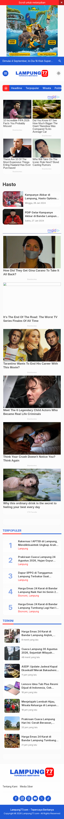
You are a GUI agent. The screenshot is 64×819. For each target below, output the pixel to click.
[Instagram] (22, 798)
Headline (16, 88)
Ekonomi (22, 596)
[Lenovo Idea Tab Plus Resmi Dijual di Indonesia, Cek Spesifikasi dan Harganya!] (12, 688)
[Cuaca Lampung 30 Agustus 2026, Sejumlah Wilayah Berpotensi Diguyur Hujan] (12, 653)
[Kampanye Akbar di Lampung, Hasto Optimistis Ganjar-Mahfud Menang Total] (13, 199)
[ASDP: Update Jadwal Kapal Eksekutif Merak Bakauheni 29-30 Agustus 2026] (12, 671)
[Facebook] (16, 798)
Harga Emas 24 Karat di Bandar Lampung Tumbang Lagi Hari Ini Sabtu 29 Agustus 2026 (38, 608)
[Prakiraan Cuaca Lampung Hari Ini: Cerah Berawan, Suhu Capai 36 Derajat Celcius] (12, 723)
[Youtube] (35, 798)
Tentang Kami (10, 786)
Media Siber (26, 786)
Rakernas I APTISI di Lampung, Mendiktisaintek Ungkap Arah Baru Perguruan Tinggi (38, 545)
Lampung (23, 549)
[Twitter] (42, 798)
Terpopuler (32, 88)
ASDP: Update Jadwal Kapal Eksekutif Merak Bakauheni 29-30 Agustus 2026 (39, 670)
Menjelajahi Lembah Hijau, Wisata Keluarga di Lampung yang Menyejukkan (40, 705)
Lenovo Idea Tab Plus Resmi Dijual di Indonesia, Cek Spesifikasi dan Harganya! (40, 687)
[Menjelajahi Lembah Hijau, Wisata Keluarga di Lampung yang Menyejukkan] (12, 706)
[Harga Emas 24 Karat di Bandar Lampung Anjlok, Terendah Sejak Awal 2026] (12, 636)
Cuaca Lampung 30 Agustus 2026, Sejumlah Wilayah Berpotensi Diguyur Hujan (40, 652)
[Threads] (29, 798)
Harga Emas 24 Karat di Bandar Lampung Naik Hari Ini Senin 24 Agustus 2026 (38, 592)
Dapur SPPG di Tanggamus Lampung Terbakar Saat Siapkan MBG (35, 576)
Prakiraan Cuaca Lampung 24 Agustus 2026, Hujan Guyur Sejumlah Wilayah (36, 560)
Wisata (47, 88)
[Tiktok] (48, 798)
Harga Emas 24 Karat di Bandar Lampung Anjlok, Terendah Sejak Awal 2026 (39, 635)
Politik (58, 88)
